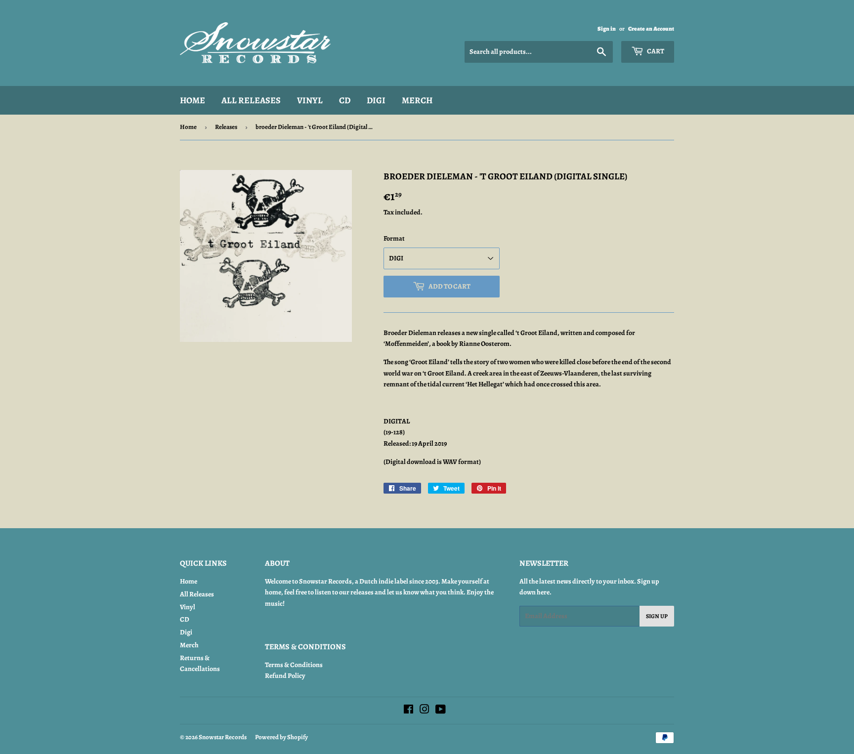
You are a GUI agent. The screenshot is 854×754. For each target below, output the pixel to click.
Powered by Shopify (281, 737)
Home (192, 100)
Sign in (607, 29)
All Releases (251, 100)
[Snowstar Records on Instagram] (424, 710)
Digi (376, 100)
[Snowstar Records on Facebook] (408, 710)
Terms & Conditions (294, 665)
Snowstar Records (223, 737)
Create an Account (651, 29)
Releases (226, 127)
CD (344, 100)
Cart (655, 51)
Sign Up (657, 616)
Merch (417, 100)
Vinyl (310, 100)
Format (394, 238)
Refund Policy (285, 675)
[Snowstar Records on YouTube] (440, 710)
